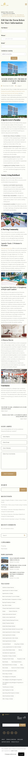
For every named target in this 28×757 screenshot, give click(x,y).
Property (3, 546)
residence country (7, 50)
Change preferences (10, 754)
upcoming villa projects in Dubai (10, 692)
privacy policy (15, 741)
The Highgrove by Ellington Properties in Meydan (12, 683)
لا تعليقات (19, 86)
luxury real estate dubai (8, 649)
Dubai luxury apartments (8, 617)
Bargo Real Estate (7, 12)
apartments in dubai (7, 593)
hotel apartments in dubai (9, 641)
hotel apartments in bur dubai (10, 638)
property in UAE (21, 658)
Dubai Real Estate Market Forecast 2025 (12, 629)
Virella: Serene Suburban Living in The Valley (13, 519)
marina (20, 649)
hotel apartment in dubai (8, 635)
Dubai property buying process (10, 620)
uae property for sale (8, 690)
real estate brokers (17, 661)
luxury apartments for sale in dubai (11, 646)
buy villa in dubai (6, 605)
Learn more (14, 750)
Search (4, 485)
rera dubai (5, 667)
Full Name (4, 28)
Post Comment (9, 474)
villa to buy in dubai (7, 698)
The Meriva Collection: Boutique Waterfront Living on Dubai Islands (13, 510)
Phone (3, 35)
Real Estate (4, 548)
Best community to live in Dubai (10, 596)
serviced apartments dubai (9, 670)
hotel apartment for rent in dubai (11, 632)
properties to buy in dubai (9, 655)
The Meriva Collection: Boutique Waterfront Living (17, 574)
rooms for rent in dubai (17, 667)
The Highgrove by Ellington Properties (12, 679)
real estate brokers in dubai (9, 664)
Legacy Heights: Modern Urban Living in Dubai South (14, 501)
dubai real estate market (8, 626)
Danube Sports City (6, 248)
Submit (14, 58)
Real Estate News (9, 13)
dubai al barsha (13, 611)
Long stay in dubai (19, 644)
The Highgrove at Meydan (9, 676)
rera (21, 664)
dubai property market (8, 623)
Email (3, 43)
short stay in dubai (7, 673)
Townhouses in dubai (7, 687)
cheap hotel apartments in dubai (11, 608)
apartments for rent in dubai (10, 590)
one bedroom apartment (8, 652)
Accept (21, 754)
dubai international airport (9, 614)
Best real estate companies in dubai (11, 599)
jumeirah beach (6, 644)
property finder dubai (8, 658)
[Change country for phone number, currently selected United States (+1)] (3, 38)
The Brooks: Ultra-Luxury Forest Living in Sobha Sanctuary (14, 506)
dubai (3, 611)
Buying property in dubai (8, 602)
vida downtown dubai (8, 695)
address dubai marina (8, 587)
